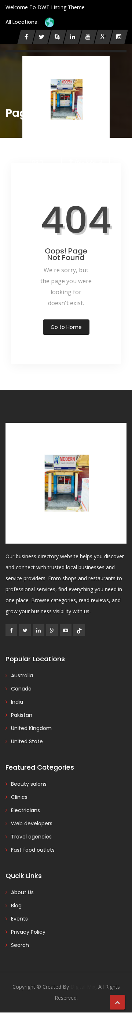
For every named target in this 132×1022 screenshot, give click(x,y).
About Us (22, 892)
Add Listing (88, 160)
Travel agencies (31, 836)
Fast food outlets (33, 849)
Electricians (25, 810)
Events (19, 918)
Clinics (19, 797)
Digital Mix (82, 986)
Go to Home (66, 327)
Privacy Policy (28, 932)
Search (20, 945)
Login (36, 161)
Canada (21, 688)
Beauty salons (29, 784)
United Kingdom (31, 728)
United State (27, 741)
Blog (16, 905)
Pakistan (21, 715)
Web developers (31, 823)
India (17, 702)
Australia (22, 675)
